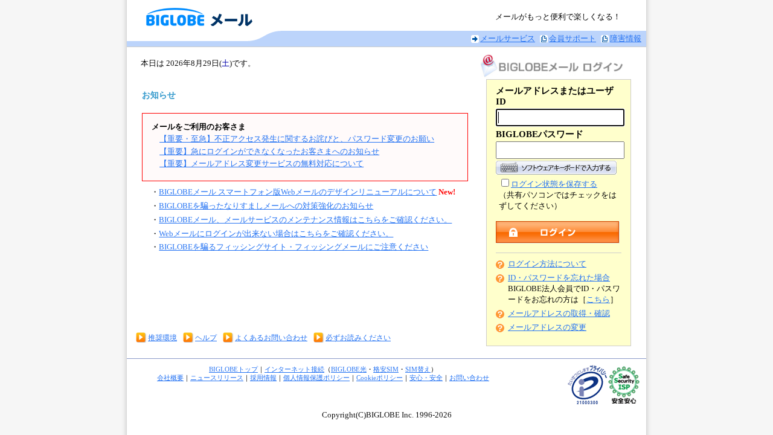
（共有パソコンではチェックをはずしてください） (558, 195)
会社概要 (170, 377)
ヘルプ (206, 337)
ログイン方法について (547, 264)
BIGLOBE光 (349, 369)
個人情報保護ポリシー (316, 377)
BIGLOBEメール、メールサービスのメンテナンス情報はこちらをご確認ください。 (305, 220)
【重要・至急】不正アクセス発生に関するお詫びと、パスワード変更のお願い (296, 139)
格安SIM (386, 369)
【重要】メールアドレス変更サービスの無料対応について (261, 164)
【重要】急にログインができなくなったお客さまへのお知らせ (269, 151)
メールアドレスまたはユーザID (555, 96)
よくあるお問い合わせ (271, 337)
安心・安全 (426, 377)
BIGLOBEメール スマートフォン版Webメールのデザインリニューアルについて (298, 192)
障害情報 (625, 38)
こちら (598, 299)
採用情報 (263, 377)
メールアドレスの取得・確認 (559, 313)
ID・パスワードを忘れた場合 (559, 278)
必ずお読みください (358, 337)
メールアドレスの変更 (547, 327)
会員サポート (572, 38)
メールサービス (507, 38)
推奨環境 (162, 337)
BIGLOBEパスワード (539, 134)
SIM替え (418, 369)
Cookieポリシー (379, 377)
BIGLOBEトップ (233, 369)
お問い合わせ (469, 377)
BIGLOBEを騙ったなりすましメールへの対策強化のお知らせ (266, 206)
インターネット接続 (294, 369)
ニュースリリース (216, 377)
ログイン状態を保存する (554, 184)
